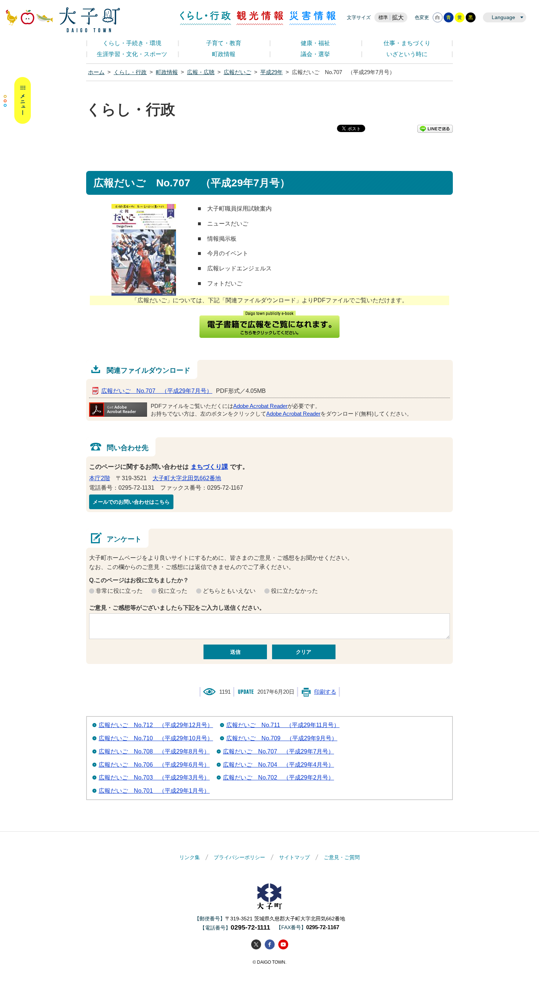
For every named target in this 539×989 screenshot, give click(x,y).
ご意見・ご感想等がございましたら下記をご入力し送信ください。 (177, 608)
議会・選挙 (315, 54)
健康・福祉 (315, 43)
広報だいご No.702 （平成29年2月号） (278, 777)
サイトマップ (294, 857)
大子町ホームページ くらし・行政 (63, 19)
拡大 (398, 17)
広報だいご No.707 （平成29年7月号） (156, 391)
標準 (383, 17)
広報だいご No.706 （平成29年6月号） (154, 765)
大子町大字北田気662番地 (187, 478)
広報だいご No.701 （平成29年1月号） (154, 791)
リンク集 (189, 857)
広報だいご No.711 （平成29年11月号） (283, 725)
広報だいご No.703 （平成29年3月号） (154, 777)
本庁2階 (99, 478)
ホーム (96, 72)
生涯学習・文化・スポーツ (132, 54)
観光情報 (260, 18)
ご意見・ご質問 (342, 857)
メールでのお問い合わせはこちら (131, 502)
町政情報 (223, 54)
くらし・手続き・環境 (132, 43)
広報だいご (237, 72)
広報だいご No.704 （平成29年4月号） (278, 765)
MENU (17, 100)
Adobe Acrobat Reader (260, 406)
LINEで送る (435, 129)
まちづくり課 (209, 466)
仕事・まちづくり (407, 43)
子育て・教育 (223, 43)
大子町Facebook (270, 944)
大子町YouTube (283, 944)
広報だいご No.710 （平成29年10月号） (156, 738)
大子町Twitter (256, 944)
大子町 (269, 896)
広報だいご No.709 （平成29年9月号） (281, 738)
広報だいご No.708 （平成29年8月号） (154, 751)
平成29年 (271, 72)
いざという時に (407, 54)
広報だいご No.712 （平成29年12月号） (156, 725)
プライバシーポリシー (239, 857)
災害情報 (312, 18)
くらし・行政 (205, 18)
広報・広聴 (200, 72)
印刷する (325, 692)
